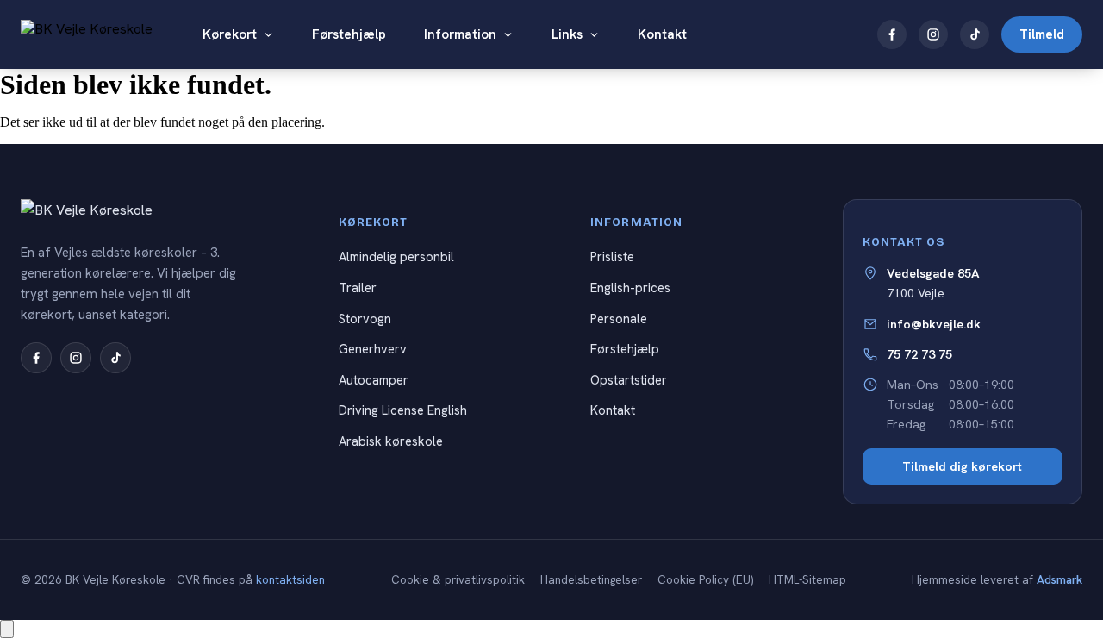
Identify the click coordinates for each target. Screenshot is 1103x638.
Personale (618, 318)
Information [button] (460, 34)
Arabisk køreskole (391, 441)
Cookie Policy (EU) (705, 579)
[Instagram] (933, 34)
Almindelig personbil (396, 256)
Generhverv (373, 349)
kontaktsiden (290, 579)
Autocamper (373, 380)
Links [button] (567, 34)
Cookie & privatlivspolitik (458, 579)
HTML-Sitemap (807, 579)
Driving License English (403, 410)
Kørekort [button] (230, 34)
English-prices (630, 287)
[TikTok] (974, 34)
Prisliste (612, 256)
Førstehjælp (349, 34)
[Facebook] (892, 34)
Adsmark (1059, 579)
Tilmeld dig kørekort (962, 466)
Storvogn (365, 318)
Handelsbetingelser (591, 579)
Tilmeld (1041, 34)
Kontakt (662, 34)
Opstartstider (628, 380)
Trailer (358, 287)
